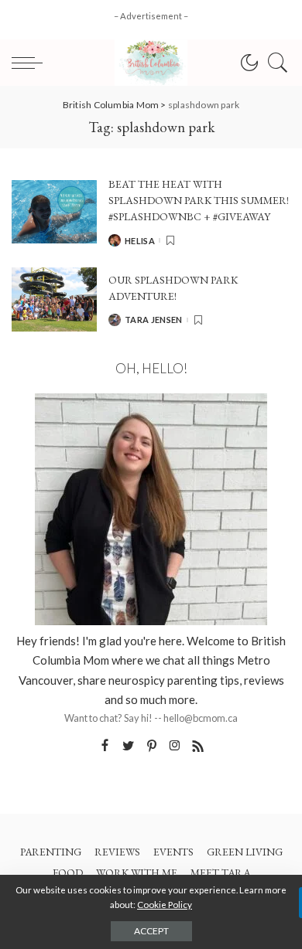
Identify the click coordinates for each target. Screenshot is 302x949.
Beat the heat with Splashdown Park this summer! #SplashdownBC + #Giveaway (198, 200)
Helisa (140, 240)
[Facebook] (105, 746)
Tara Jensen (154, 319)
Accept (151, 931)
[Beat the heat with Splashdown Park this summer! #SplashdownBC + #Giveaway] (54, 212)
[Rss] (198, 746)
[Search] (274, 62)
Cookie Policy (164, 905)
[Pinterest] (151, 746)
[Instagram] (175, 746)
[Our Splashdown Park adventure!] (54, 299)
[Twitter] (128, 746)
